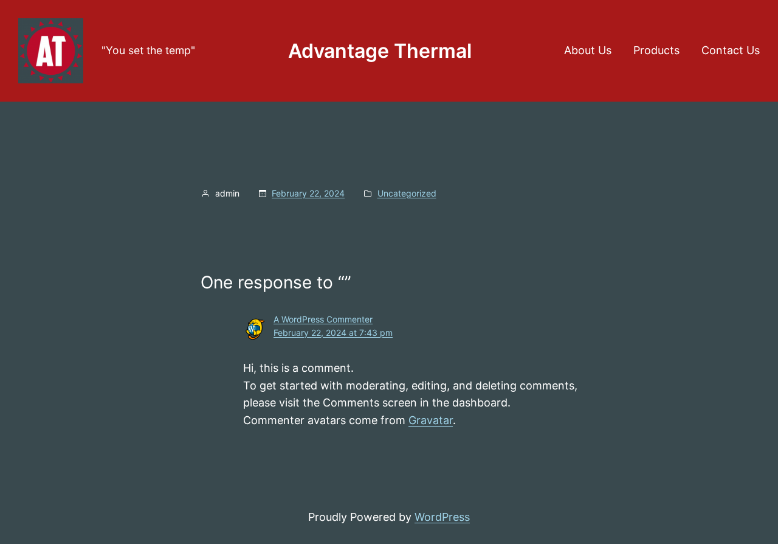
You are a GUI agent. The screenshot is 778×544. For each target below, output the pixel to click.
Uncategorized (406, 193)
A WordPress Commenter (323, 319)
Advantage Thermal (380, 51)
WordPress (442, 517)
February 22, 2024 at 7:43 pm (333, 332)
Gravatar (430, 420)
